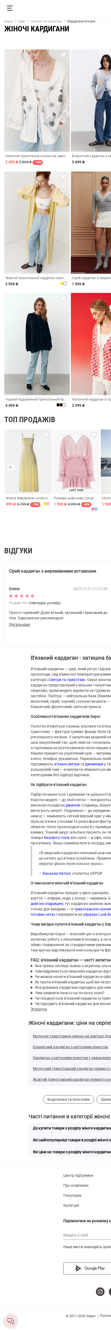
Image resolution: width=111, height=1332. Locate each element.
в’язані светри (66, 764)
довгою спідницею (47, 903)
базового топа (57, 837)
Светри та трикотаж (67, 679)
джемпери (94, 764)
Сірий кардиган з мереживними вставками (52, 571)
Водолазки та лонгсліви (68, 1099)
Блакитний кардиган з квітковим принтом (70, 1047)
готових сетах (43, 914)
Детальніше (19, 624)
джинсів (73, 805)
